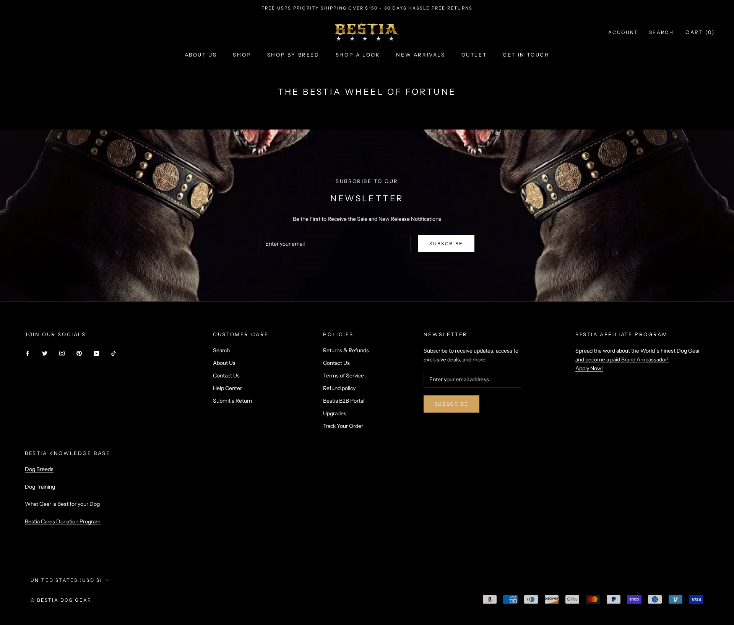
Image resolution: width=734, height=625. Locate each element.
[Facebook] (27, 353)
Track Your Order (343, 426)
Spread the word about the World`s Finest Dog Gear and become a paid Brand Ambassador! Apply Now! (637, 359)
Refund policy (339, 388)
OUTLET (474, 55)
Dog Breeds (39, 469)
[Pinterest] (79, 353)
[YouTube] (96, 353)
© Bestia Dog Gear (61, 600)
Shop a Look (358, 55)
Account (623, 32)
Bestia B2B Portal (343, 400)
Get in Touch (526, 55)
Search (661, 32)
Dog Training (40, 486)
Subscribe (446, 243)
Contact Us (226, 375)
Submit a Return (232, 400)
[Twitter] (44, 353)
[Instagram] (62, 353)
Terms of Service (343, 375)
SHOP (242, 55)
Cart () (700, 32)
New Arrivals (420, 55)
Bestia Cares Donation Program (63, 521)
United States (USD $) (66, 580)
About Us (224, 362)
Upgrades (334, 413)
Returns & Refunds (346, 350)
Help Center (227, 388)
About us (201, 55)
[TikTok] (113, 353)
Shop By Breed (293, 55)
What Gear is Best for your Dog (62, 503)
